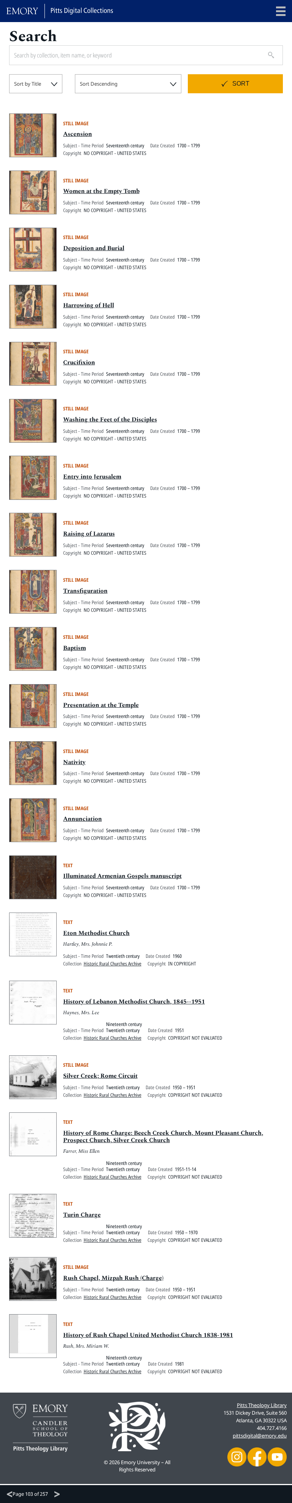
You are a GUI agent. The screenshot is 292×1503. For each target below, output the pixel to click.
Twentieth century (123, 956)
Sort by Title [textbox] (27, 83)
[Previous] (9, 1494)
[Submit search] (268, 55)
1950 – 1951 (184, 1087)
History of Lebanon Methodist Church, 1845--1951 (134, 1001)
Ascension (77, 134)
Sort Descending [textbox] (98, 83)
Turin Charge (82, 1214)
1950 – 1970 (186, 1232)
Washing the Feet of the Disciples (110, 419)
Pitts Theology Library (262, 1405)
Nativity (74, 762)
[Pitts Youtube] (277, 1456)
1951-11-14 (185, 1169)
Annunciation (82, 818)
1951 (179, 1030)
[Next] (57, 1494)
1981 (179, 1363)
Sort (240, 83)
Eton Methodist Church (96, 933)
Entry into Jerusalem (92, 476)
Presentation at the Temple (101, 705)
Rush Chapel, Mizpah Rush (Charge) (113, 1278)
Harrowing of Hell (88, 305)
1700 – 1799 (188, 145)
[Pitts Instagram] (236, 1456)
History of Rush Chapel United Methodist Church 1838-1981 (148, 1335)
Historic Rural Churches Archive (112, 963)
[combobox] (35, 83)
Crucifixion (79, 362)
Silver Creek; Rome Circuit (100, 1075)
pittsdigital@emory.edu (260, 1435)
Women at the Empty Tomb (101, 191)
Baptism (74, 648)
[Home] (59, 11)
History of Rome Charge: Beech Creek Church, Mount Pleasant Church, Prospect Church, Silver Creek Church (163, 1136)
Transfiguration (85, 590)
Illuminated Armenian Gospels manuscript (122, 876)
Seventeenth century (125, 145)
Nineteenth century (124, 1024)
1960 (177, 956)
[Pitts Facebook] (257, 1456)
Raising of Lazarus (89, 533)
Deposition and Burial (93, 248)
